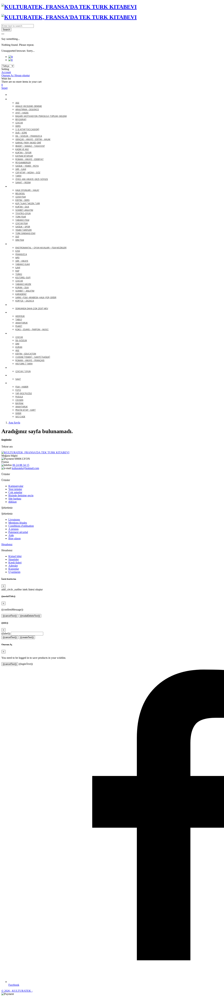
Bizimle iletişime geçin (20, 495)
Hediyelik (20, 316)
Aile (17, 102)
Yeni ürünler (15, 489)
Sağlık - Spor (22, 226)
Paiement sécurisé (18, 532)
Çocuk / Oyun (23, 371)
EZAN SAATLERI (21, 375)
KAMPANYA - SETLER (22, 95)
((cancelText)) (10, 616)
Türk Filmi (20, 216)
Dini (17, 343)
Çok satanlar (15, 492)
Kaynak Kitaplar (24, 155)
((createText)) (27, 637)
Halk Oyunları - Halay (27, 190)
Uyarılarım (14, 571)
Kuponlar (13, 568)
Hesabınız (6, 544)
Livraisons (14, 519)
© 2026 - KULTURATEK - (17, 990)
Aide (11, 535)
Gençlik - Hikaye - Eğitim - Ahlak (32, 139)
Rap (17, 270)
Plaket (18, 326)
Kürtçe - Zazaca (24, 300)
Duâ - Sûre (21, 132)
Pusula (19, 396)
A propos (13, 529)
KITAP (15, 99)
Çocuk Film (21, 223)
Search (6, 29)
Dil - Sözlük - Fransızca (28, 136)
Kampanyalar (15, 486)
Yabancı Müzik (23, 284)
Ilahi (17, 267)
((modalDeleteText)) (30, 616)
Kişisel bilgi (15, 556)
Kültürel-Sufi (22, 277)
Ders (18, 126)
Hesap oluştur (22, 75)
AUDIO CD (18, 244)
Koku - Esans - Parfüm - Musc (32, 329)
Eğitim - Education (25, 353)
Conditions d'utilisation (21, 525)
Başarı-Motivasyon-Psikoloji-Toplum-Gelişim (41, 116)
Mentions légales (17, 522)
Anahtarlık (21, 322)
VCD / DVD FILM (22, 186)
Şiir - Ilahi (20, 169)
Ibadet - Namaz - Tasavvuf (30, 146)
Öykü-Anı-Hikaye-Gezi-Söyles (31, 179)
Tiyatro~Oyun (23, 213)
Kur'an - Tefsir (23, 152)
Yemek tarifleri (23, 230)
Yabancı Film (22, 220)
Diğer (18, 413)
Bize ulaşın (14, 538)
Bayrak (19, 403)
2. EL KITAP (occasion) (27, 129)
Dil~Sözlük (21, 340)
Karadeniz (20, 294)
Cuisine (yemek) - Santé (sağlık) (32, 357)
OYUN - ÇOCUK (21, 368)
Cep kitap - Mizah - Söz (27, 172)
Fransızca (21, 254)
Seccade (20, 416)
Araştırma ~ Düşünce (27, 109)
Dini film (19, 240)
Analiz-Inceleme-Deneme (28, 106)
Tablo (18, 319)
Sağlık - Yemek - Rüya (27, 165)
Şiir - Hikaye (21, 260)
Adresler (13, 565)
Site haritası (14, 498)
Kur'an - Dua (22, 206)
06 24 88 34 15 (20, 465)
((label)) (5, 633)
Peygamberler (23, 162)
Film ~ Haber (21, 386)
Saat (18, 379)
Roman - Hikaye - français (29, 360)
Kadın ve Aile (22, 149)
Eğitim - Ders (22, 200)
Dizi (17, 236)
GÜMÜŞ (16, 305)
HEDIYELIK (17, 312)
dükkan (12, 501)
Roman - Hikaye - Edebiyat (29, 159)
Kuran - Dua (22, 287)
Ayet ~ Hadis (22, 112)
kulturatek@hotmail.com (25, 468)
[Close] (2, 33)
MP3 (17, 257)
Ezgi (17, 251)
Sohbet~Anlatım (24, 210)
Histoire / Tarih (24, 363)
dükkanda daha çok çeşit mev (31, 308)
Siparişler (13, 559)
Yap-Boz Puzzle (23, 393)
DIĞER (15, 383)
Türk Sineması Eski (25, 233)
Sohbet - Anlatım (24, 290)
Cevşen (19, 400)
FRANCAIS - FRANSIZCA (27, 333)
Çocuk (19, 122)
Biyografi (20, 119)
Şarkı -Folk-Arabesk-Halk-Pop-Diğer (35, 297)
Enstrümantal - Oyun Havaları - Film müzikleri (40, 247)
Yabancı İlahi (22, 264)
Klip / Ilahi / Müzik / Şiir (27, 203)
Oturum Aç (8, 75)
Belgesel (20, 193)
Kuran (18, 347)
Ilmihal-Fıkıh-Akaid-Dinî (28, 142)
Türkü (18, 274)
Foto (18, 390)
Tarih (18, 175)
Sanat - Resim (23, 182)
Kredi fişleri (15, 562)
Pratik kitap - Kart (25, 410)
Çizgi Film (20, 196)
